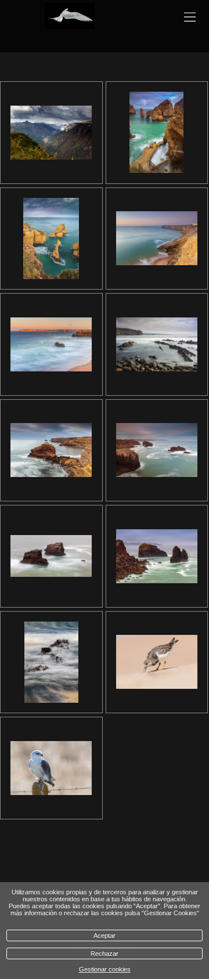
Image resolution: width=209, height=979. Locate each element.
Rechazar (104, 953)
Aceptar (104, 935)
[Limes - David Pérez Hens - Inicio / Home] (69, 23)
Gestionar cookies (105, 969)
